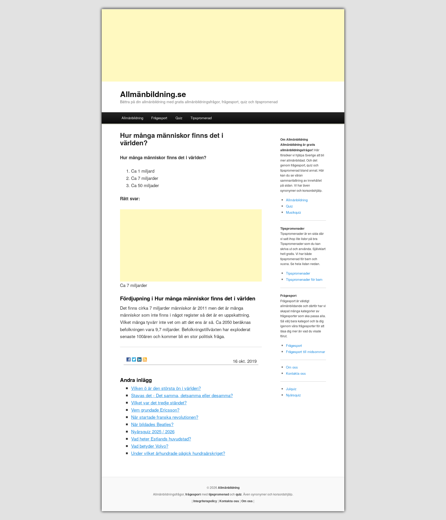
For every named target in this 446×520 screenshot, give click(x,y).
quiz (239, 494)
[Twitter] (134, 359)
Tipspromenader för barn (304, 279)
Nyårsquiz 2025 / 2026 (152, 431)
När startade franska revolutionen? (164, 417)
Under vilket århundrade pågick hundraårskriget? (178, 453)
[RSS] (145, 359)
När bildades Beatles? (152, 424)
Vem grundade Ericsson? (155, 409)
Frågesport (159, 117)
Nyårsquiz (293, 395)
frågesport (193, 494)
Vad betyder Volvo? (149, 446)
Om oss (292, 367)
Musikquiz (293, 212)
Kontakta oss (296, 373)
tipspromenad (219, 494)
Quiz (179, 117)
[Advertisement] (223, 45)
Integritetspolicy (205, 501)
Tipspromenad (201, 117)
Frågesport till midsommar (305, 351)
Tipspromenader (298, 273)
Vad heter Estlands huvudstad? (161, 438)
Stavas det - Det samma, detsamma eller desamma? (182, 395)
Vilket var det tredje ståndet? (159, 402)
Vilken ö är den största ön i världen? (166, 388)
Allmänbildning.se (153, 93)
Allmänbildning (132, 117)
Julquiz (291, 388)
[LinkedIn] (139, 359)
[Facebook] (128, 359)
